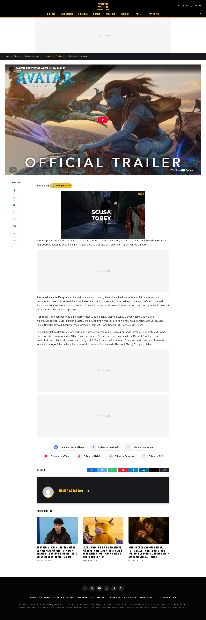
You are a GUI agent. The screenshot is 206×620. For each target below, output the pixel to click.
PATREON (154, 14)
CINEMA (51, 14)
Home (33, 597)
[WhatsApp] (14, 212)
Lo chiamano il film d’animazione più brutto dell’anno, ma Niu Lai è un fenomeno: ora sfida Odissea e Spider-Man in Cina (102, 552)
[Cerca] (200, 14)
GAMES (96, 14)
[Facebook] (14, 190)
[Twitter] (14, 197)
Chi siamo (44, 597)
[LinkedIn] (14, 205)
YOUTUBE (110, 14)
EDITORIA (83, 14)
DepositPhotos (179, 604)
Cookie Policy (168, 597)
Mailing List (85, 597)
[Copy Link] (14, 240)
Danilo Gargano (70, 491)
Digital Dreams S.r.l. (58, 604)
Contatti (101, 597)
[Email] (14, 226)
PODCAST (125, 14)
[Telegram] (14, 233)
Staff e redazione (64, 597)
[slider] (100, 236)
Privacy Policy (148, 597)
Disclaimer (129, 597)
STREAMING (67, 14)
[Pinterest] (14, 219)
